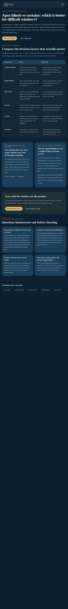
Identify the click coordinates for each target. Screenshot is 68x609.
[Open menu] (62, 4)
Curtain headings (45, 290)
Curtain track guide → (10, 176)
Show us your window (9, 38)
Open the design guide (25, 38)
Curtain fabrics (57, 290)
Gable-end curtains (19, 290)
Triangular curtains (32, 290)
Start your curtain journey (13, 208)
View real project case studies (33, 208)
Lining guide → (21, 176)
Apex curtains (7, 290)
